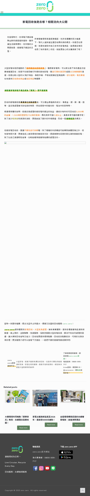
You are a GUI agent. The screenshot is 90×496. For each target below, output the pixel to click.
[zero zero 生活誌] (45, 6)
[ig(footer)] (41, 470)
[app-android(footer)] (67, 459)
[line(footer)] (53, 470)
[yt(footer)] (47, 470)
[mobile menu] (2, 12)
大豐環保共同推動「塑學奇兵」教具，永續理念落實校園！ (17, 420)
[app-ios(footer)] (67, 454)
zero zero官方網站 (41, 452)
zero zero (67, 323)
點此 (79, 370)
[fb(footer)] (35, 470)
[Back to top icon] (82, 490)
